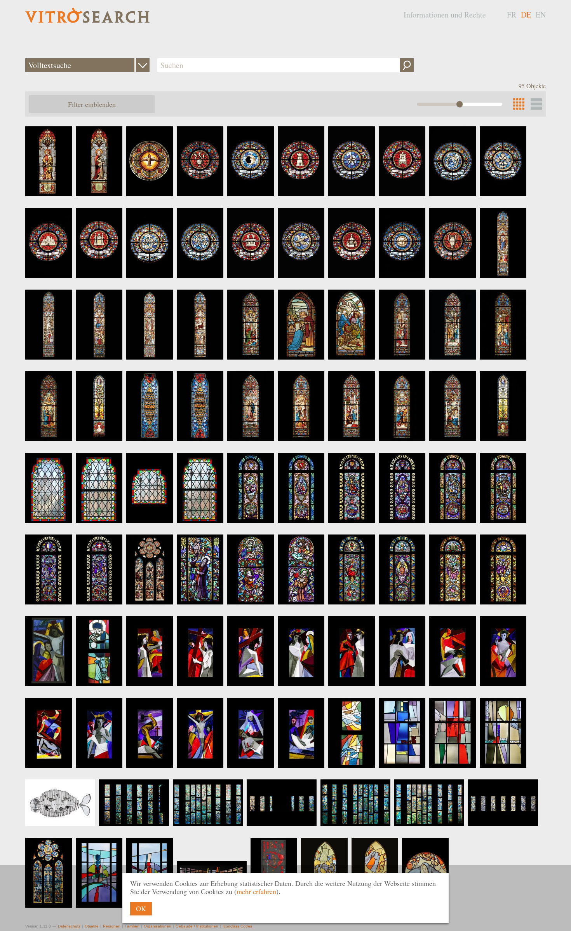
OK (141, 908)
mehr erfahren (256, 891)
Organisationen (157, 926)
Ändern (143, 65)
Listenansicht (536, 104)
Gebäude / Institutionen (197, 926)
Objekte (92, 926)
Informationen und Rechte (445, 14)
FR (511, 14)
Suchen (407, 65)
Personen (111, 926)
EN (541, 14)
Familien (132, 926)
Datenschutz (69, 926)
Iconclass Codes (237, 926)
